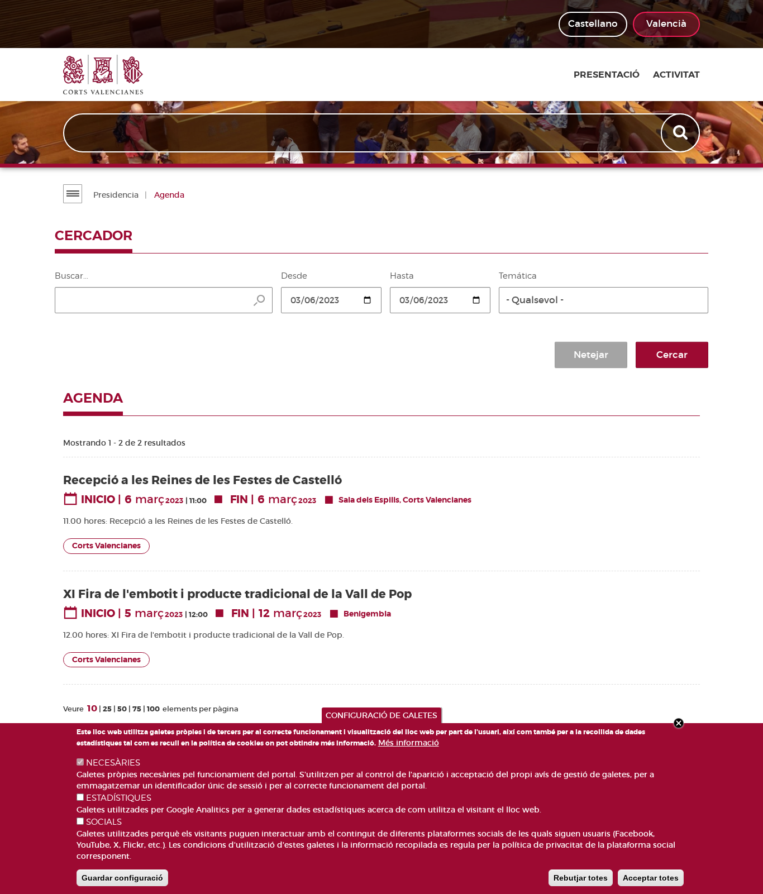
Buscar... (71, 276)
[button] (603, 300)
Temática (518, 276)
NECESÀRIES (113, 763)
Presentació (607, 75)
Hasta (402, 276)
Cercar (672, 355)
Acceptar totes (651, 877)
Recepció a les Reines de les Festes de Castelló (202, 480)
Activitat (676, 75)
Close (678, 723)
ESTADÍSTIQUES (118, 798)
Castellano (593, 24)
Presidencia (116, 195)
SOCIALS (104, 822)
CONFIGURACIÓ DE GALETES (381, 715)
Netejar (591, 355)
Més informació (408, 743)
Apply (681, 132)
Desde (294, 276)
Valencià (666, 24)
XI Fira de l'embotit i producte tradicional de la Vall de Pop (237, 594)
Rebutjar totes (581, 877)
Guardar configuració (122, 877)
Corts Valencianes (106, 546)
